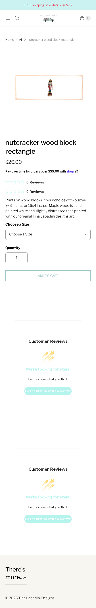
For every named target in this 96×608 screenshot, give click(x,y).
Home (9, 39)
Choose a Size (17, 224)
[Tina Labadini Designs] (48, 18)
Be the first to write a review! (48, 391)
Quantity (12, 248)
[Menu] (8, 18)
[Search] (17, 18)
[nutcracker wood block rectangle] (48, 90)
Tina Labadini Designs (36, 598)
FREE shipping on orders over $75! (48, 5)
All (21, 39)
